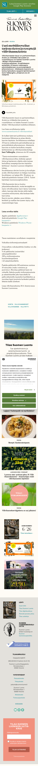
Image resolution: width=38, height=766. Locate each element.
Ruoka (12, 41)
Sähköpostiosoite (13, 732)
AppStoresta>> (22, 216)
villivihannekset (22, 304)
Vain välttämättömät (19, 405)
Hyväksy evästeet (19, 395)
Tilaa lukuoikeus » (27, 533)
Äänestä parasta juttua (26, 614)
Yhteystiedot (19, 681)
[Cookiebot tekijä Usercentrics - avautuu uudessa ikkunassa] (28, 359)
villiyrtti (25, 307)
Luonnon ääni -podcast (19, 472)
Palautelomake (19, 678)
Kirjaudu (19, 704)
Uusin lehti (22, 606)
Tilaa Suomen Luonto (26, 608)
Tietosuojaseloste (19, 698)
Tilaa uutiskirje (24, 616)
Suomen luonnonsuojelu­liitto (25, 635)
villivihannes (13, 307)
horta (10, 304)
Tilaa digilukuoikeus (25, 611)
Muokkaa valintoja (18, 400)
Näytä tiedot (28, 390)
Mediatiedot (19, 695)
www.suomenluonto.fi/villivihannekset (17, 131)
